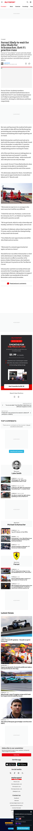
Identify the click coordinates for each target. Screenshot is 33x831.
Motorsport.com (16, 786)
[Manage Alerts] (18, 396)
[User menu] (30, 2)
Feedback (16, 798)
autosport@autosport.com (16, 803)
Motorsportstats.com (16, 789)
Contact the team (16, 807)
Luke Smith (7, 62)
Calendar (17, 6)
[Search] (27, 2)
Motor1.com (16, 781)
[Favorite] (25, 63)
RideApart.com (16, 791)
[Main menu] (1, 2)
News (11, 6)
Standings (25, 6)
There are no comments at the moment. (16, 425)
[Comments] (29, 63)
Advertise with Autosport (16, 805)
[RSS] (22, 773)
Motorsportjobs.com (16, 784)
